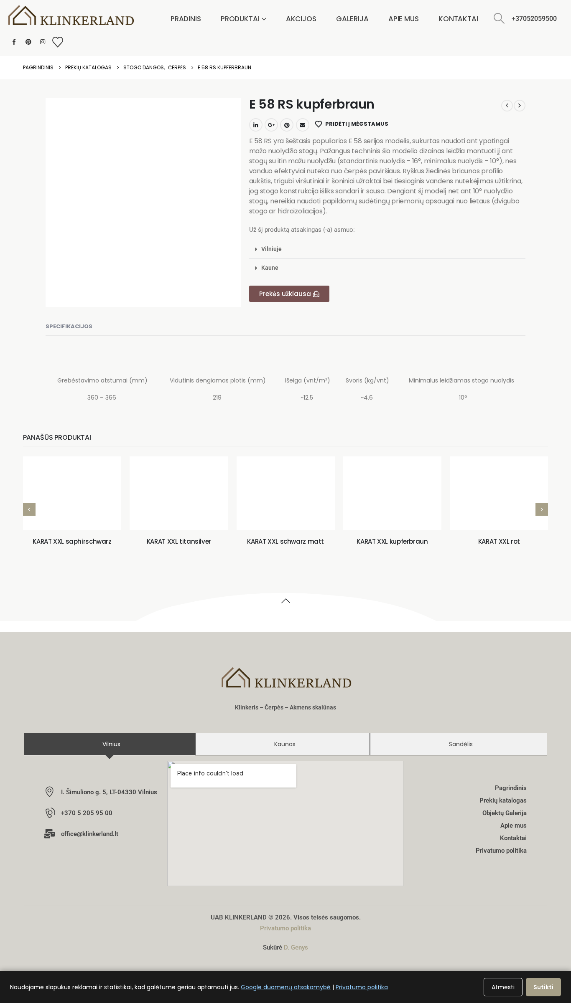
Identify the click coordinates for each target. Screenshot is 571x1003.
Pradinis (186, 19)
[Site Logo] (71, 15)
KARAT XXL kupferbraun (392, 541)
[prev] (507, 105)
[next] (519, 105)
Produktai (240, 19)
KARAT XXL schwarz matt (285, 541)
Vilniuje (271, 249)
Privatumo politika (285, 928)
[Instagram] (42, 42)
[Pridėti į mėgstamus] (38, 515)
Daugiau (78, 515)
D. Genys (296, 947)
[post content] (72, 493)
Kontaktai (458, 19)
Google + (271, 125)
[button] (499, 18)
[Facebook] (14, 42)
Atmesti (503, 987)
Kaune (269, 267)
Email (302, 125)
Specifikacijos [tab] (69, 326)
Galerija (352, 19)
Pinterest (286, 125)
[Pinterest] (28, 42)
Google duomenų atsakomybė (286, 987)
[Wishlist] (57, 42)
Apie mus (403, 19)
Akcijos (301, 19)
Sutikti (543, 987)
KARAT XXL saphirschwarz (72, 541)
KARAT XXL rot (499, 541)
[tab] (109, 744)
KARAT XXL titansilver (179, 541)
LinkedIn (256, 125)
